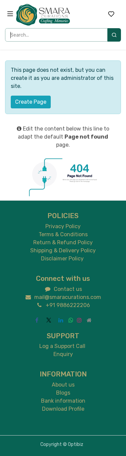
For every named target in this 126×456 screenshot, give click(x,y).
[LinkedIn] (60, 320)
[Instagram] (79, 320)
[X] (48, 320)
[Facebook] (36, 320)
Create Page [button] (30, 102)
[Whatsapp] (71, 320)
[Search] (114, 35)
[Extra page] (89, 320)
